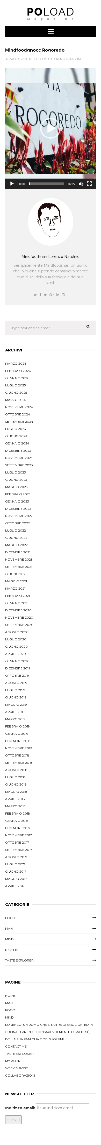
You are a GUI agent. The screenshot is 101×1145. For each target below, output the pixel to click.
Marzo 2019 (15, 719)
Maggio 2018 (16, 792)
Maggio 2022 (16, 545)
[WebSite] (35, 294)
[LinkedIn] (57, 294)
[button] (50, 128)
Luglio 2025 (15, 385)
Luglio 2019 (15, 690)
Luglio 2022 (15, 530)
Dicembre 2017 (17, 828)
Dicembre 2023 (18, 451)
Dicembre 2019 (17, 668)
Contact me (16, 1046)
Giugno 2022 (16, 538)
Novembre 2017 (18, 835)
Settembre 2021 (18, 567)
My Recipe (14, 1061)
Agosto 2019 (16, 683)
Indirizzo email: (20, 1108)
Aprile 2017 (15, 886)
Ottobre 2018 (17, 755)
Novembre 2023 (19, 458)
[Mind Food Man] (50, 14)
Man (9, 928)
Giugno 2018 (16, 784)
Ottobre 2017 (17, 842)
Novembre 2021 (18, 559)
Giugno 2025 (16, 392)
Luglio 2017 (15, 864)
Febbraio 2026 (18, 371)
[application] (50, 128)
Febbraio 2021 (17, 596)
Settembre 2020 (19, 625)
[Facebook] (40, 294)
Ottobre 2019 (17, 675)
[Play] (12, 183)
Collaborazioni (20, 1075)
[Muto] (81, 183)
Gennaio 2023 (17, 501)
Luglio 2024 (15, 429)
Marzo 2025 (15, 400)
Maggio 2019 (16, 704)
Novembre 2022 (19, 516)
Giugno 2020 (16, 646)
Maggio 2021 (16, 581)
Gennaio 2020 (17, 661)
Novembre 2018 (18, 748)
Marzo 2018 (15, 806)
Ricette (11, 950)
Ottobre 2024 (17, 414)
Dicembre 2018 (18, 741)
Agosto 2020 (16, 632)
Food (10, 918)
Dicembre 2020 (18, 610)
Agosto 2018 (16, 770)
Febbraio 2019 (17, 726)
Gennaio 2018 (16, 821)
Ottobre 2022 (17, 523)
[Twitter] (45, 294)
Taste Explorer (19, 960)
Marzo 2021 (15, 588)
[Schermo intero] (89, 183)
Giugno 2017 (15, 871)
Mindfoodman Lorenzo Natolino (55, 59)
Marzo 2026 (15, 363)
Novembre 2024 (19, 407)
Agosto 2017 (16, 857)
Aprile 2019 (15, 712)
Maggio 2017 (16, 879)
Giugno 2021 (15, 574)
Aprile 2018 (15, 799)
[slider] (46, 183)
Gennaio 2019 (16, 734)
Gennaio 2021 (16, 603)
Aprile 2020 (15, 654)
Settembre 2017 (18, 850)
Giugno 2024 (16, 436)
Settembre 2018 (18, 763)
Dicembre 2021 (17, 552)
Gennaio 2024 (17, 443)
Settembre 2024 (19, 421)
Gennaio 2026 (17, 378)
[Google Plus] (51, 294)
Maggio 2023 (16, 487)
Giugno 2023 (16, 480)
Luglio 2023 (15, 472)
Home (10, 996)
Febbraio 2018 (17, 813)
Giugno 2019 (15, 697)
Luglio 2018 (15, 777)
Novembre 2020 (19, 617)
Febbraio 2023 (18, 494)
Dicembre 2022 (18, 509)
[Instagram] (63, 294)
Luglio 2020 (15, 639)
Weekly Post (16, 1068)
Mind (9, 939)
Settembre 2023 (19, 465)
